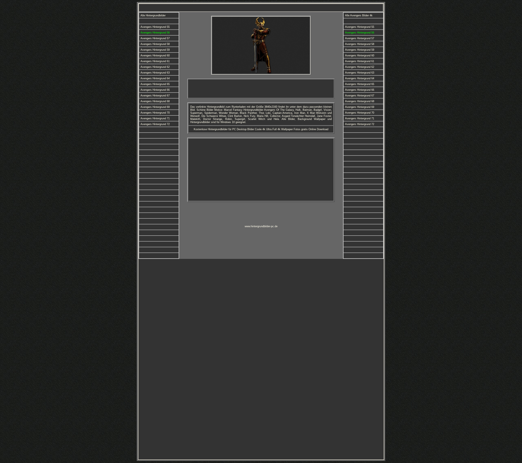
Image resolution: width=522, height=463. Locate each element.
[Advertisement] (261, 88)
